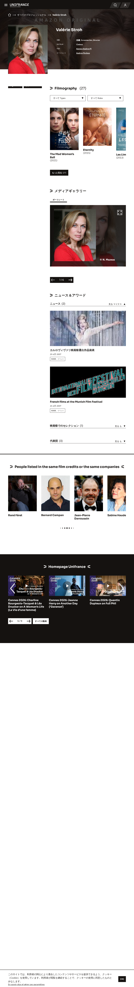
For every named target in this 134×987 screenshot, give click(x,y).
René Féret (15, 515)
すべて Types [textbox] (59, 98)
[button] (119, 213)
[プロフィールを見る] (125, 5)
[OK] (122, 979)
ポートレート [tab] (58, 199)
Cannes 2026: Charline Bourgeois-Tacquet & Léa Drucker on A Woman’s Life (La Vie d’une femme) (26, 605)
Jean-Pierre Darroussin (82, 517)
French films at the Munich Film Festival (76, 401)
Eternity (88, 150)
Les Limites (123, 154)
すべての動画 (41, 621)
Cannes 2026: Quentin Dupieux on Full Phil (105, 602)
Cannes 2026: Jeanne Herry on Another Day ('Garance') (63, 603)
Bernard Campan (52, 515)
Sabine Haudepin (118, 515)
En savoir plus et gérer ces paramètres (26, 984)
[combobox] (68, 98)
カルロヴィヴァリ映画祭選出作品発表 (72, 350)
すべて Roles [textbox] (97, 98)
